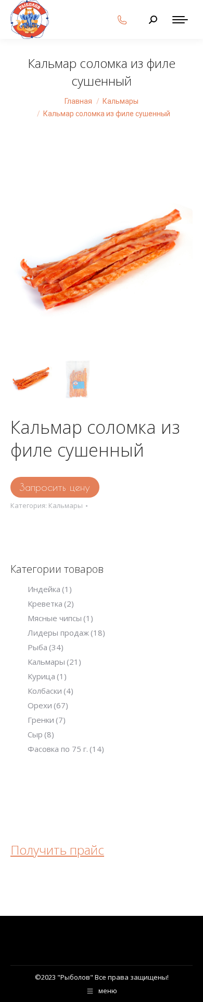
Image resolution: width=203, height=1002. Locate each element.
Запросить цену (55, 487)
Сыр (41, 734)
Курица (47, 676)
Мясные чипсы (60, 618)
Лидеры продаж (66, 632)
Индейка (50, 589)
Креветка (51, 603)
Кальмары (65, 505)
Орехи (48, 705)
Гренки (47, 720)
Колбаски (50, 690)
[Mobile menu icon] (180, 20)
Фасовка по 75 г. (66, 749)
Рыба (46, 647)
